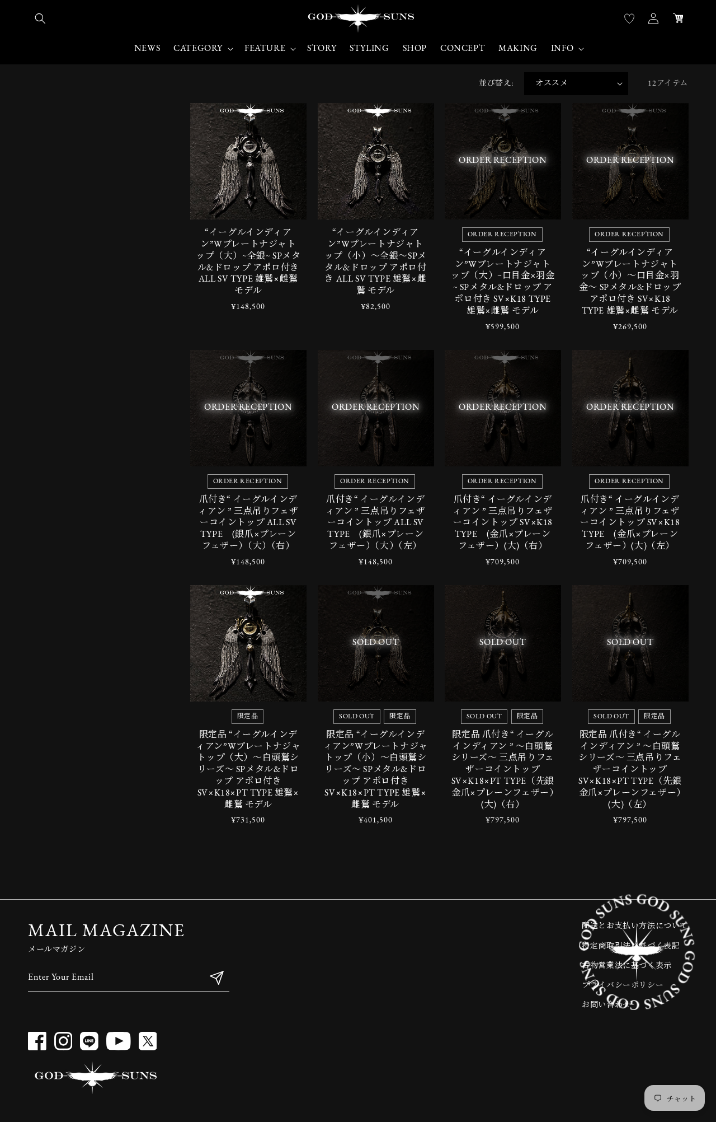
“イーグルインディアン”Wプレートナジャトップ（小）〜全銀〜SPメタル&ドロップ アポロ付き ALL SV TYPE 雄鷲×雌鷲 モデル (375, 262)
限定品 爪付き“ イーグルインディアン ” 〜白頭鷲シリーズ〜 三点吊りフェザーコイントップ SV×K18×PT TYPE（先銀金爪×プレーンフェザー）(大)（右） (502, 770)
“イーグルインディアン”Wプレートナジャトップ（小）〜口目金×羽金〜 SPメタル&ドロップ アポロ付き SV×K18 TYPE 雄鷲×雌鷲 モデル (630, 282)
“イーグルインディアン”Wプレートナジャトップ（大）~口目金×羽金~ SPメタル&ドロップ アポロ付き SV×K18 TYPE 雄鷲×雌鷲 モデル (502, 282)
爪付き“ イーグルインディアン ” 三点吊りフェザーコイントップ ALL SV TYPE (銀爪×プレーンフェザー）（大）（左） (376, 523)
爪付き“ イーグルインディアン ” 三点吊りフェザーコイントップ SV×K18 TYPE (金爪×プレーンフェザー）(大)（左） (630, 523)
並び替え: (496, 84)
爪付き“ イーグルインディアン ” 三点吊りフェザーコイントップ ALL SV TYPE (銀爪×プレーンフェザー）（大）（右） (248, 523)
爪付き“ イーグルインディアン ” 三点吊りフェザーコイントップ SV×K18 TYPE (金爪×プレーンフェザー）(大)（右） (503, 523)
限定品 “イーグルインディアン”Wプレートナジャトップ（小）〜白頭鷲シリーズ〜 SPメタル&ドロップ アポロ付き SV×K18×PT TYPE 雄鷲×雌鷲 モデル (375, 770)
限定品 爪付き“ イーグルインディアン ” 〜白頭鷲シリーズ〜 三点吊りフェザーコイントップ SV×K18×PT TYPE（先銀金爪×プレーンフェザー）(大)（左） (629, 770)
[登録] (216, 978)
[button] (40, 18)
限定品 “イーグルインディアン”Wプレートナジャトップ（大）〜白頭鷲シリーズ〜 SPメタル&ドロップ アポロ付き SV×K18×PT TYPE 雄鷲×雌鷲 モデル (248, 770)
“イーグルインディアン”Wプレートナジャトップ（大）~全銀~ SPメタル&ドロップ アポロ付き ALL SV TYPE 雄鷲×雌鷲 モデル (248, 262)
